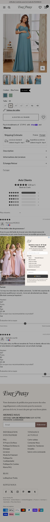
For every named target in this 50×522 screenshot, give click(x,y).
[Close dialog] (48, 237)
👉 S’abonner (37, 276)
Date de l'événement (31, 269)
